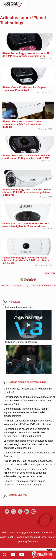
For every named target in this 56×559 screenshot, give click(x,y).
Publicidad (47, 532)
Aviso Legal (6, 537)
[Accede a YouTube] (21, 554)
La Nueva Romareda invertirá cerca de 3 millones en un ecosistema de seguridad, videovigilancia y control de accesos (25, 473)
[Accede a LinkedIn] (13, 554)
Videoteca (14, 301)
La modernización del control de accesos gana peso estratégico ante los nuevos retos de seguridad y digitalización (28, 444)
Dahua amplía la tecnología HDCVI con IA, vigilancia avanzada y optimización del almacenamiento (26, 412)
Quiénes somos (31, 532)
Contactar (32, 541)
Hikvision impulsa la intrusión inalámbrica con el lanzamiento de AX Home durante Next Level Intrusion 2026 (29, 400)
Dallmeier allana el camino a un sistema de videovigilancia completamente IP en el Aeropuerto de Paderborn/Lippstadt (26, 432)
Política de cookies (12, 532)
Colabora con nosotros (27, 537)
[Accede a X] (4, 554)
